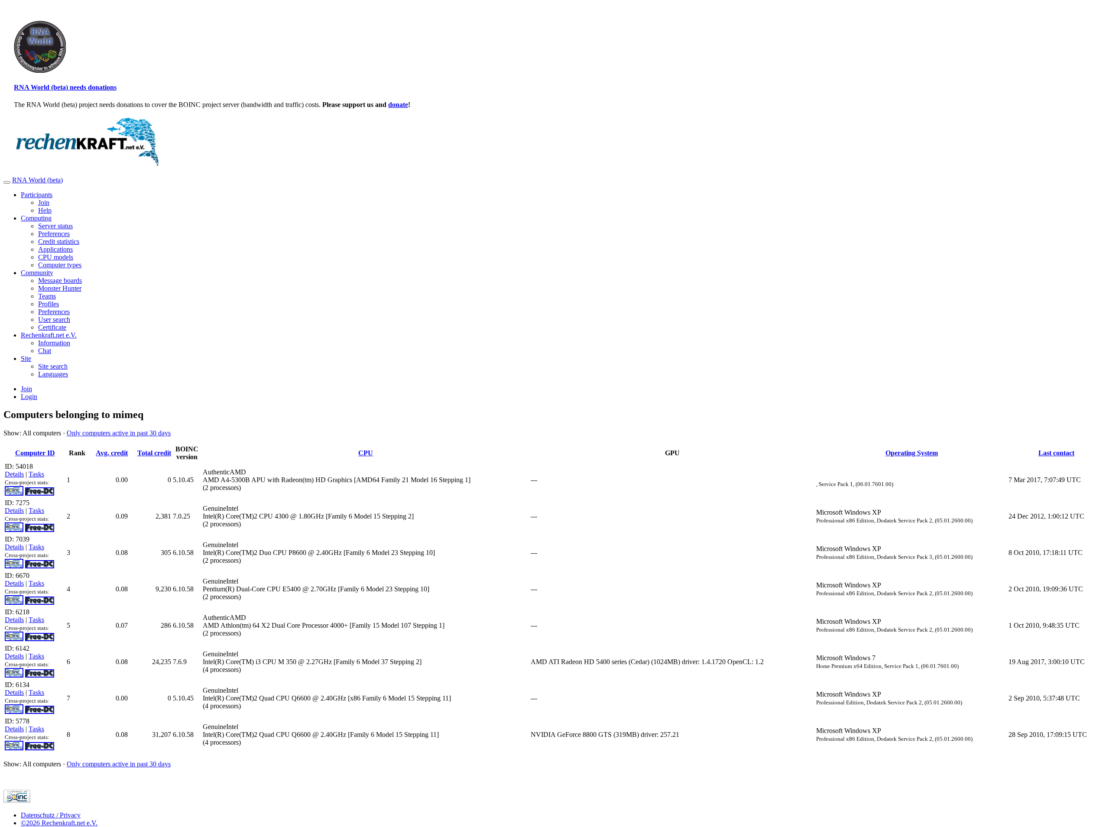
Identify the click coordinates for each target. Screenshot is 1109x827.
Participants (36, 194)
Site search (53, 366)
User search (54, 319)
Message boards (60, 280)
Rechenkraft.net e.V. (49, 335)
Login (29, 396)
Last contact (1056, 453)
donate (398, 104)
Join (43, 202)
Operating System (911, 453)
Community (37, 272)
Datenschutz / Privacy (51, 815)
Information (54, 343)
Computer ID (35, 453)
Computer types (59, 265)
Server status (55, 226)
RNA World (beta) (37, 180)
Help (45, 210)
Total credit (154, 453)
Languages (53, 374)
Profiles (48, 304)
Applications (55, 249)
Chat (44, 350)
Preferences (54, 233)
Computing (36, 218)
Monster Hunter (59, 288)
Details (14, 474)
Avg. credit (112, 453)
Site (26, 358)
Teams (47, 296)
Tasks (36, 474)
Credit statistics (58, 241)
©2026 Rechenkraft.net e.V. (59, 823)
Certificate (52, 327)
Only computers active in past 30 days (119, 433)
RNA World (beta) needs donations (65, 87)
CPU (365, 453)
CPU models (55, 257)
